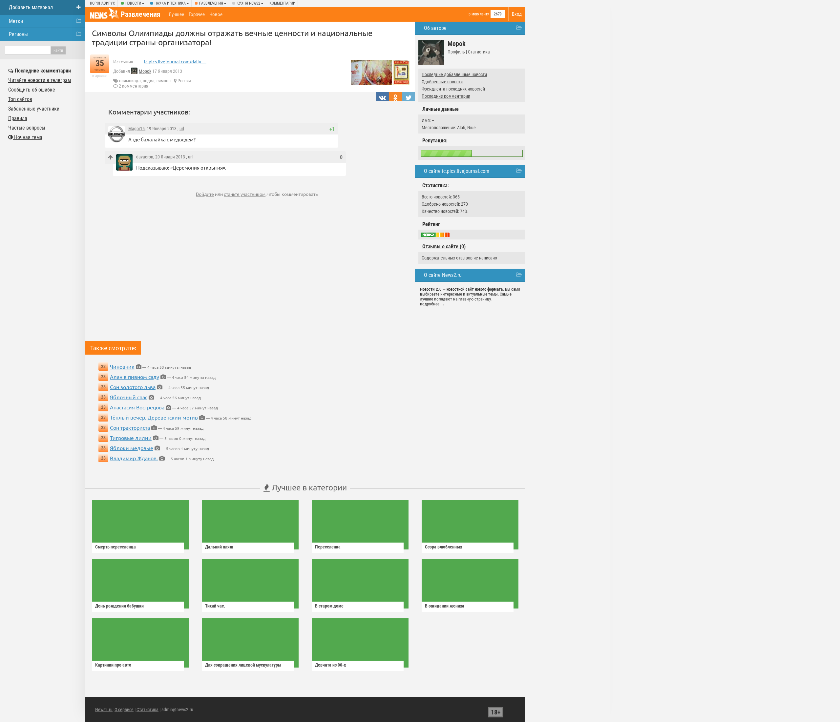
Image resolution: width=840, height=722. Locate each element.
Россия (184, 80)
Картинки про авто (113, 665)
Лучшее (176, 14)
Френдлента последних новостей (453, 89)
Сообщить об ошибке (31, 90)
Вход (517, 14)
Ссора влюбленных (443, 546)
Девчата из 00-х (330, 665)
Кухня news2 (248, 3)
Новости (133, 3)
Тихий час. (215, 606)
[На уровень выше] (110, 157)
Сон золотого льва (133, 386)
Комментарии (282, 3)
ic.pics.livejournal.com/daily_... (175, 61)
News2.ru (104, 709)
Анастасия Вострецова (137, 407)
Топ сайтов (20, 99)
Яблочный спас (128, 397)
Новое (215, 14)
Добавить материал (31, 7)
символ (164, 80)
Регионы (18, 34)
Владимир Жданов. (134, 458)
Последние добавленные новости (454, 74)
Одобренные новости (442, 81)
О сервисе (124, 709)
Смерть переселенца (115, 546)
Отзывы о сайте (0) (444, 246)
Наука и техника (170, 3)
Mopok (145, 71)
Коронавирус (102, 3)
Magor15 (136, 128)
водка (149, 80)
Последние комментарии (446, 96)
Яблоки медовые (131, 447)
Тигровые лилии (131, 437)
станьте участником (244, 194)
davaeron (144, 156)
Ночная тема (27, 137)
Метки (16, 21)
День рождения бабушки (119, 606)
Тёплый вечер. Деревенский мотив (154, 417)
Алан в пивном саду (134, 376)
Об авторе (435, 28)
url (181, 128)
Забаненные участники (33, 109)
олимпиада (130, 80)
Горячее (197, 14)
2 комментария (133, 86)
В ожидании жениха (444, 606)
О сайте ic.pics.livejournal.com (456, 171)
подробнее (429, 303)
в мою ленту (479, 14)
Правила (17, 118)
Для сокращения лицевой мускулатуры (243, 665)
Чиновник (122, 366)
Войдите (205, 194)
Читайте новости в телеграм (39, 80)
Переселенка (328, 546)
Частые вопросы (26, 128)
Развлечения (211, 3)
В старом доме (329, 606)
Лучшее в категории (308, 487)
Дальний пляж (219, 546)
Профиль (456, 51)
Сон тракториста (130, 427)
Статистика (479, 51)
